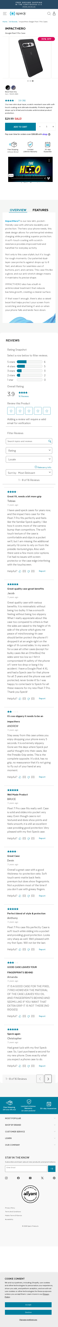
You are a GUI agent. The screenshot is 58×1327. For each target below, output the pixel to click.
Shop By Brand (13, 1124)
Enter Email (11, 1167)
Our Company (12, 1144)
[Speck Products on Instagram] (6, 1177)
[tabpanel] (29, 267)
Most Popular (13, 1118)
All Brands (13, 21)
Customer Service (15, 1131)
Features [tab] (40, 209)
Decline (28, 1312)
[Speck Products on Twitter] (42, 1177)
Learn (8, 1138)
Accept (28, 1304)
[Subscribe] (51, 1169)
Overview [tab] (18, 209)
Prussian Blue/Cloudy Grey (13, 87)
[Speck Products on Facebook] (18, 1177)
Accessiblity (9, 1219)
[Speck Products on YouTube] (30, 1177)
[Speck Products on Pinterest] (54, 1177)
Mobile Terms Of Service (13, 1215)
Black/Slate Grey (8, 87)
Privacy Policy (10, 1207)
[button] (54, 14)
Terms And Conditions (13, 1211)
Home (5, 21)
